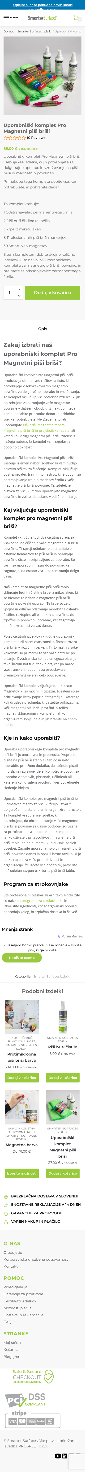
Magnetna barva (22, 1145)
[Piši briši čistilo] (63, 1017)
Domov (9, 31)
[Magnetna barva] (22, 1107)
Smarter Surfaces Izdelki (34, 31)
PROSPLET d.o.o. (33, 1446)
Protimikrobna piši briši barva (21, 1057)
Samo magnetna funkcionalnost (21, 1130)
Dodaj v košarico (52, 292)
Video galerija (15, 1287)
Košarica (11, 1349)
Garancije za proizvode (23, 1294)
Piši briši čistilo (62, 1047)
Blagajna (11, 1356)
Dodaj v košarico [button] (21, 1078)
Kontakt (11, 1266)
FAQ (8, 1322)
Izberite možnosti (22, 1173)
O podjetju (13, 1252)
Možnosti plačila (18, 1308)
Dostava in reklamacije (23, 1315)
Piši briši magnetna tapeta (43, 425)
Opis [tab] (42, 329)
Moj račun (12, 1342)
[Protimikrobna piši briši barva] (22, 1017)
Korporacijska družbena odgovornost (36, 1259)
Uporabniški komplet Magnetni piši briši (62, 1147)
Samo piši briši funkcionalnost (21, 1039)
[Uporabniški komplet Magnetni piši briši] (63, 1107)
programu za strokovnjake (42, 900)
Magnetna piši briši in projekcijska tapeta (36, 430)
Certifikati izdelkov (20, 1301)
